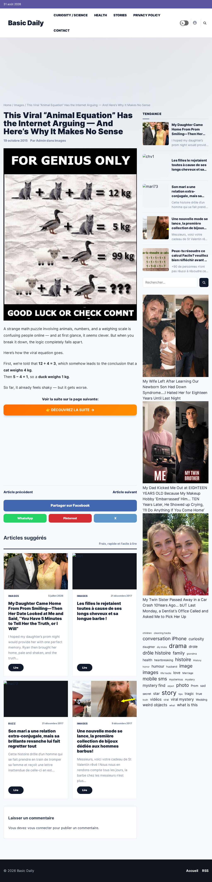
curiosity (196, 639)
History (197, 660)
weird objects (155, 704)
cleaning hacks (162, 633)
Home (7, 105)
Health (100, 15)
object (170, 686)
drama (178, 645)
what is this (187, 704)
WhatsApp (25, 518)
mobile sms (155, 678)
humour (158, 666)
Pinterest (70, 518)
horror (146, 666)
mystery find (154, 685)
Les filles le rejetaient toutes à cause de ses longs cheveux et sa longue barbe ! (99, 611)
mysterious (176, 679)
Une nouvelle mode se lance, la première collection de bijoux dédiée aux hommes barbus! (99, 741)
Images (19, 105)
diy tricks (162, 647)
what (172, 705)
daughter (149, 647)
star (156, 693)
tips (180, 694)
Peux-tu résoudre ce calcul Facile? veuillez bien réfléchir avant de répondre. (190, 255)
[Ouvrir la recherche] (204, 23)
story (169, 692)
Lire (15, 667)
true (199, 694)
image (186, 666)
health (147, 660)
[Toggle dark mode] (184, 22)
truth (145, 699)
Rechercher (203, 282)
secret (147, 693)
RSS (205, 871)
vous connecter (40, 828)
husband (171, 666)
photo (182, 685)
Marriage (187, 673)
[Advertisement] (106, 69)
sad (203, 686)
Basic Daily (26, 23)
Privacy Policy (146, 15)
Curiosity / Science (71, 15)
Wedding (201, 699)
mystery (190, 679)
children (147, 633)
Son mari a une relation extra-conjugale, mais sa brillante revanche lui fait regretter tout (34, 739)
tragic (189, 694)
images (150, 672)
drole (193, 646)
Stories (120, 15)
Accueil (192, 871)
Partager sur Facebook (70, 505)
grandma (192, 653)
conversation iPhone (165, 638)
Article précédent (18, 492)
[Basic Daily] (195, 22)
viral (166, 699)
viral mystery (182, 699)
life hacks (165, 673)
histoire (183, 659)
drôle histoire (157, 653)
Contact (62, 30)
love (176, 672)
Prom (194, 685)
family (179, 653)
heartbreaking (163, 660)
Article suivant (125, 492)
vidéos (155, 699)
